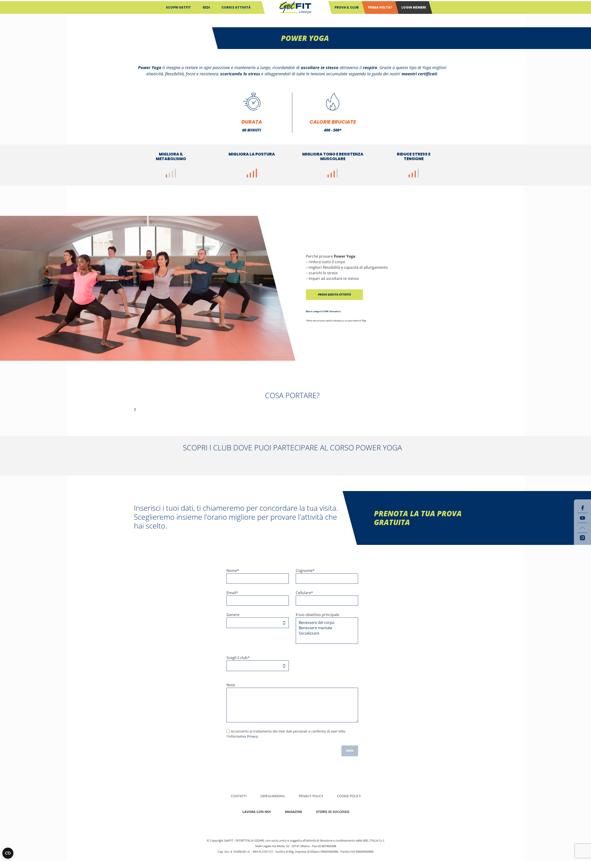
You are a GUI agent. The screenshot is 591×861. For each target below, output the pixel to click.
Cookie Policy (349, 796)
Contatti (239, 796)
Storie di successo (332, 811)
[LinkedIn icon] (582, 527)
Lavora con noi (256, 811)
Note (230, 684)
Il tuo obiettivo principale (317, 614)
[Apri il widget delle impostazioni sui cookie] (7, 853)
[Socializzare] (325, 633)
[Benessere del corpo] (325, 622)
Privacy (252, 736)
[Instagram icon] (582, 537)
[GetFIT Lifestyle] (295, 7)
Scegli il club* (238, 657)
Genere (232, 614)
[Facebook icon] (582, 507)
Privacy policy (311, 796)
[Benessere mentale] (325, 628)
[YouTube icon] (582, 517)
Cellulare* (304, 592)
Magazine (293, 811)
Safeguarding (272, 796)
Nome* (232, 570)
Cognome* (305, 570)
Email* (232, 592)
